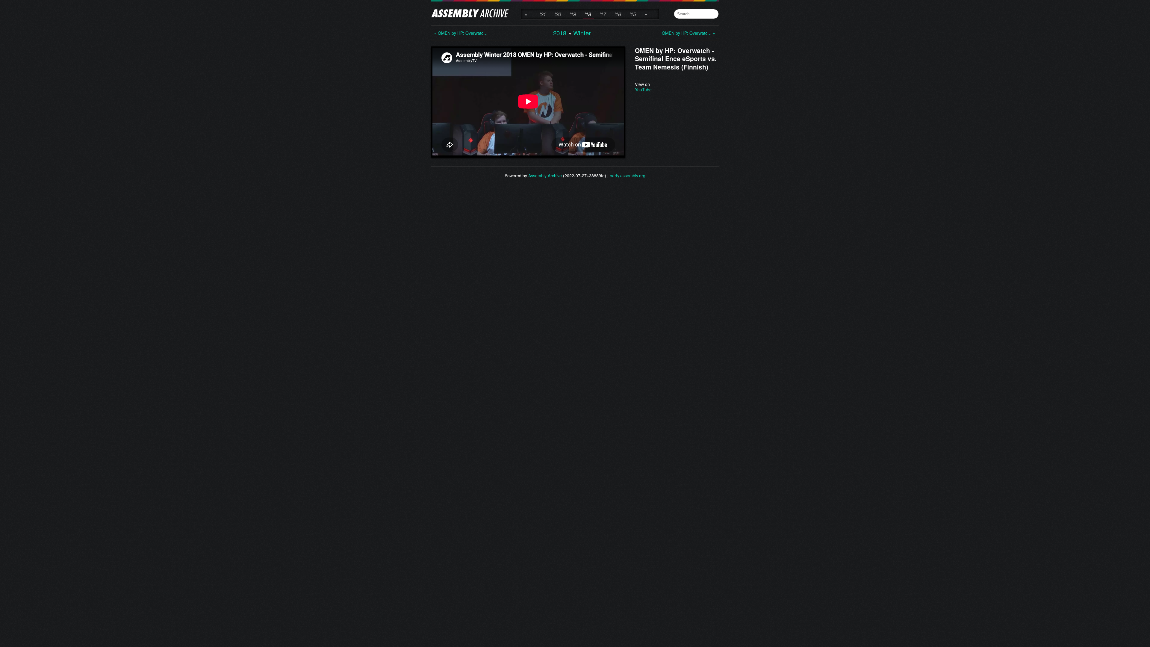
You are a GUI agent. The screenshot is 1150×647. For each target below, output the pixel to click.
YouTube (643, 90)
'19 (573, 14)
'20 (558, 14)
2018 (559, 32)
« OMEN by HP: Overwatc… (458, 33)
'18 (588, 14)
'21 (543, 14)
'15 (633, 14)
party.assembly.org (627, 176)
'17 (603, 14)
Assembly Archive (545, 176)
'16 (618, 14)
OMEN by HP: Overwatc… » (686, 33)
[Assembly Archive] (470, 14)
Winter (582, 32)
